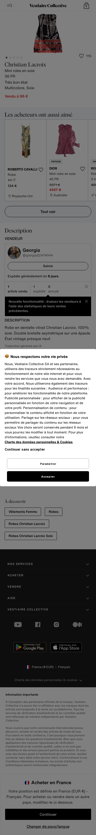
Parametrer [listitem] (48, 463)
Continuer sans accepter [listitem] (25, 449)
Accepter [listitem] (48, 476)
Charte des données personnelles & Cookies (38, 441)
